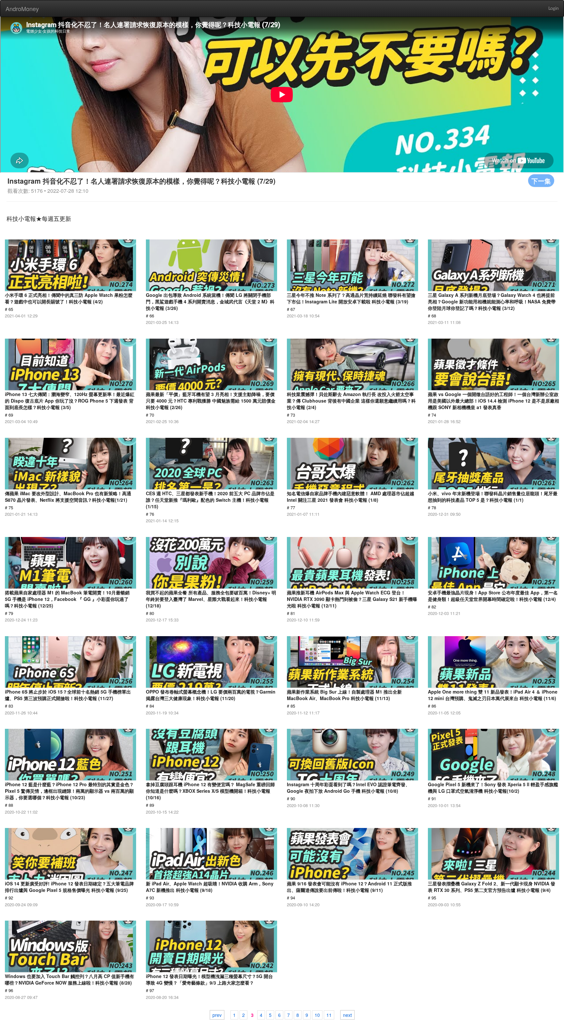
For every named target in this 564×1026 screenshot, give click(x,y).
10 (317, 1015)
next (347, 1015)
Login (553, 8)
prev (217, 1015)
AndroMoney (22, 8)
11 (329, 1015)
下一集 (541, 180)
